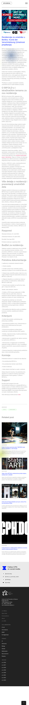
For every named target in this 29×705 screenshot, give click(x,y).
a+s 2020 (4, 672)
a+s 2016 (4, 662)
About (3, 618)
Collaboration (6, 624)
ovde (19, 394)
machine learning (12, 409)
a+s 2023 (4, 620)
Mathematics (4, 651)
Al (2, 641)
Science (4, 638)
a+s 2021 (4, 675)
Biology (3, 646)
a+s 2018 (4, 667)
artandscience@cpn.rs (9, 605)
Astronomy (4, 643)
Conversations (5, 615)
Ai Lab (3, 627)
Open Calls (4, 613)
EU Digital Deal (5, 634)
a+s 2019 (4, 670)
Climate (3, 648)
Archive (4, 660)
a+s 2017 (4, 665)
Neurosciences (5, 653)
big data (4, 409)
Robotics (4, 656)
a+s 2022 (4, 677)
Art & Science (5, 629)
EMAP (3, 632)
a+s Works (4, 610)
